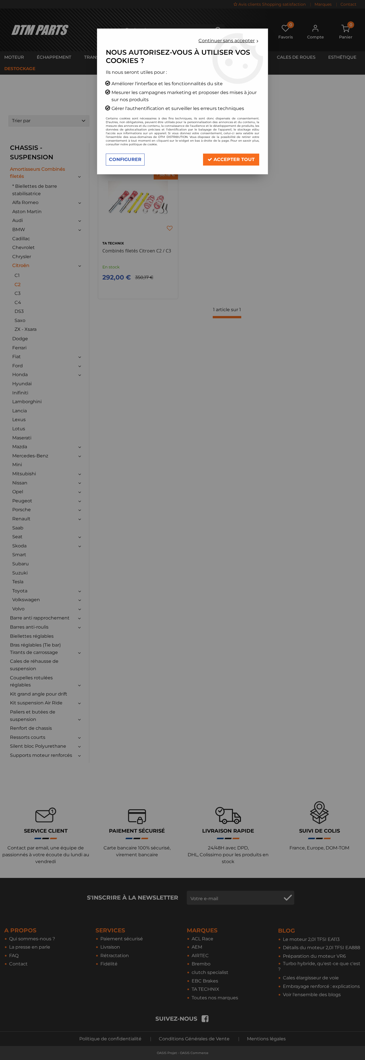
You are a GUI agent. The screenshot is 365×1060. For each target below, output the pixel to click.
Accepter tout (233, 159)
